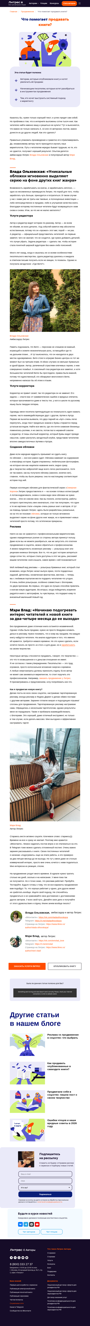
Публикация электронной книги (22, 1289)
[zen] (26, 1257)
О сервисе (51, 1253)
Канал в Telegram (17, 1307)
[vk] (15, 1257)
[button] (79, 3)
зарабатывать (68, 645)
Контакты (51, 1275)
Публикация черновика (19, 1296)
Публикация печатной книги (21, 1292)
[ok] (19, 1257)
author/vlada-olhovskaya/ (37, 927)
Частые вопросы (16, 1300)
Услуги (50, 1260)
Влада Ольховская (39, 155)
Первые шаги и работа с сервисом (23, 1285)
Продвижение (27, 11)
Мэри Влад (15, 825)
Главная (13, 11)
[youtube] (22, 1257)
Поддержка (51, 1271)
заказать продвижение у (51, 678)
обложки (35, 514)
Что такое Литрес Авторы (59, 1249)
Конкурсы (51, 1264)
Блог (49, 1268)
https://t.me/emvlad (44, 944)
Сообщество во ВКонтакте (20, 1311)
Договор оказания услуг (57, 1297)
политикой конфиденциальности (49, 1202)
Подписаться (45, 1194)
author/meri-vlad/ (33, 951)
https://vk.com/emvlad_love (51, 940)
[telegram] (11, 1257)
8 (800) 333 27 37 (21, 1264)
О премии (51, 1257)
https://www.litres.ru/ (55, 924)
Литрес (67, 678)
